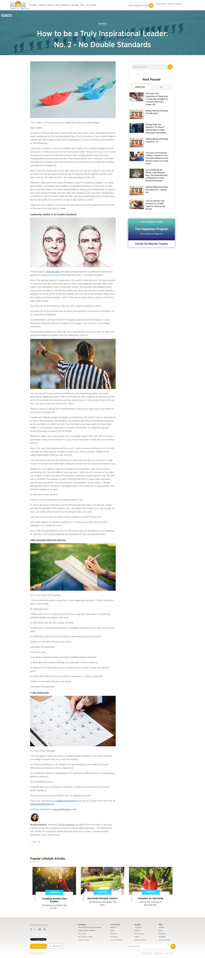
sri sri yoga (82, 934)
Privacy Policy (147, 953)
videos (137, 937)
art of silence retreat (85, 937)
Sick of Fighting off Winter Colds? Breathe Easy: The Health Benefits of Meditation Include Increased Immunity (157, 175)
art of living (115, 925)
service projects (116, 940)
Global (13, 9)
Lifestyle (140, 87)
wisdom (137, 930)
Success (9, 15)
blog (160, 925)
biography (138, 927)
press (112, 930)
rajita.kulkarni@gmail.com (42, 804)
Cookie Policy (158, 953)
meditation (162, 934)
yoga (160, 930)
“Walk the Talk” (53, 272)
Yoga (57, 5)
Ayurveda (75, 5)
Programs (33, 5)
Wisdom (50, 5)
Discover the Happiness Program (151, 244)
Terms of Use (169, 953)
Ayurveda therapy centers (102, 898)
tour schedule (139, 934)
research (114, 934)
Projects (42, 5)
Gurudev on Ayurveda (150, 898)
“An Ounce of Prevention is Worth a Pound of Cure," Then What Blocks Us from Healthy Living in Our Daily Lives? (157, 158)
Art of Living (91, 5)
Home (3, 15)
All (161, 87)
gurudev (138, 925)
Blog (82, 5)
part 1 (102, 148)
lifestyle (161, 927)
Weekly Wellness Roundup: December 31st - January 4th (157, 189)
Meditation (65, 5)
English (24, 9)
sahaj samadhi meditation (86, 930)
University (69, 825)
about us (113, 927)
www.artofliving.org (62, 809)
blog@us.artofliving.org (66, 801)
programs (82, 925)
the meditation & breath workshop (90, 927)
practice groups (83, 940)
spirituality (162, 937)
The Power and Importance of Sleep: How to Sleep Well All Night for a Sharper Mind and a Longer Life (157, 99)
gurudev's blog (164, 940)
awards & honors (140, 940)
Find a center (161, 4)
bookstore (114, 937)
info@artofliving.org (39, 925)
